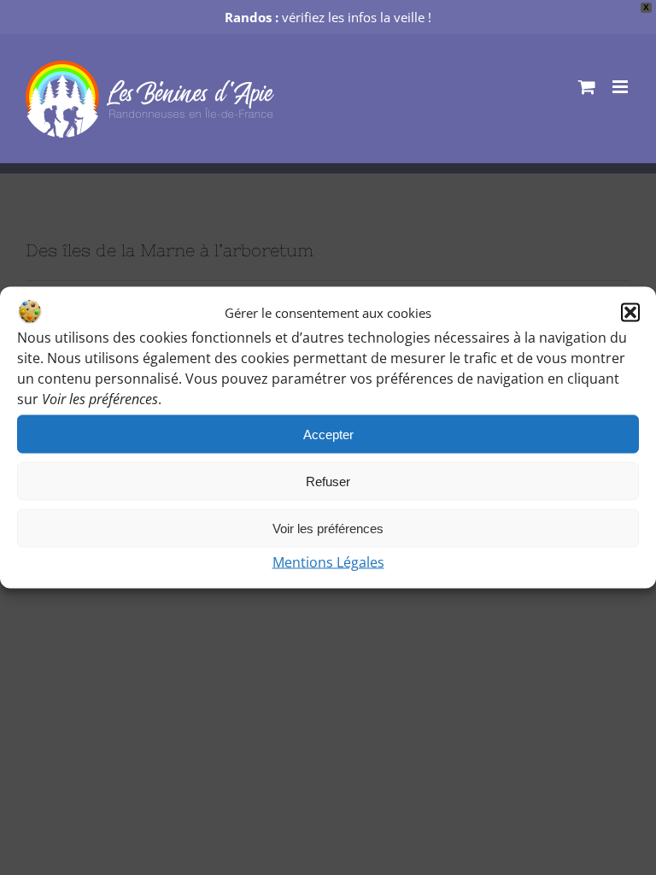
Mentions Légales (328, 562)
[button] (630, 312)
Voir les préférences (328, 527)
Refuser (328, 480)
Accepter (328, 433)
